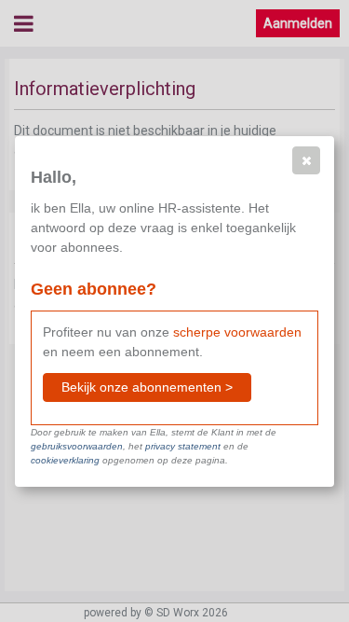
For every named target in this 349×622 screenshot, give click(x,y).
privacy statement (183, 446)
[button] (306, 160)
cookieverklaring (65, 460)
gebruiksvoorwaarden (77, 446)
